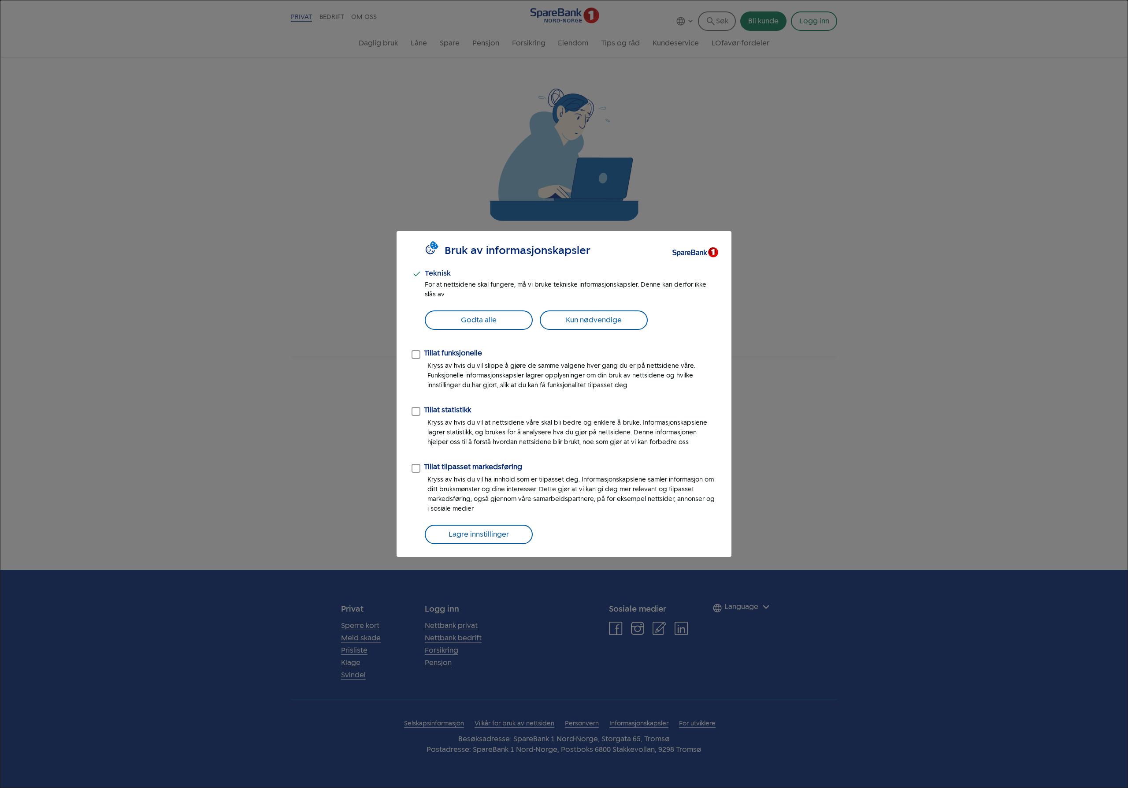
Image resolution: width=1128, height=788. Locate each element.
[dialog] (564, 394)
